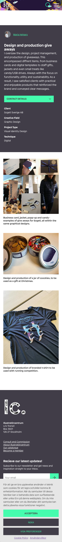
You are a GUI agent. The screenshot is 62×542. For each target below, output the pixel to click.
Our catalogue (10, 447)
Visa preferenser (31, 531)
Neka (31, 522)
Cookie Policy (21, 538)
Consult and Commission (16, 441)
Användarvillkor (38, 538)
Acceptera (31, 513)
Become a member (13, 450)
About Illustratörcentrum (16, 444)
